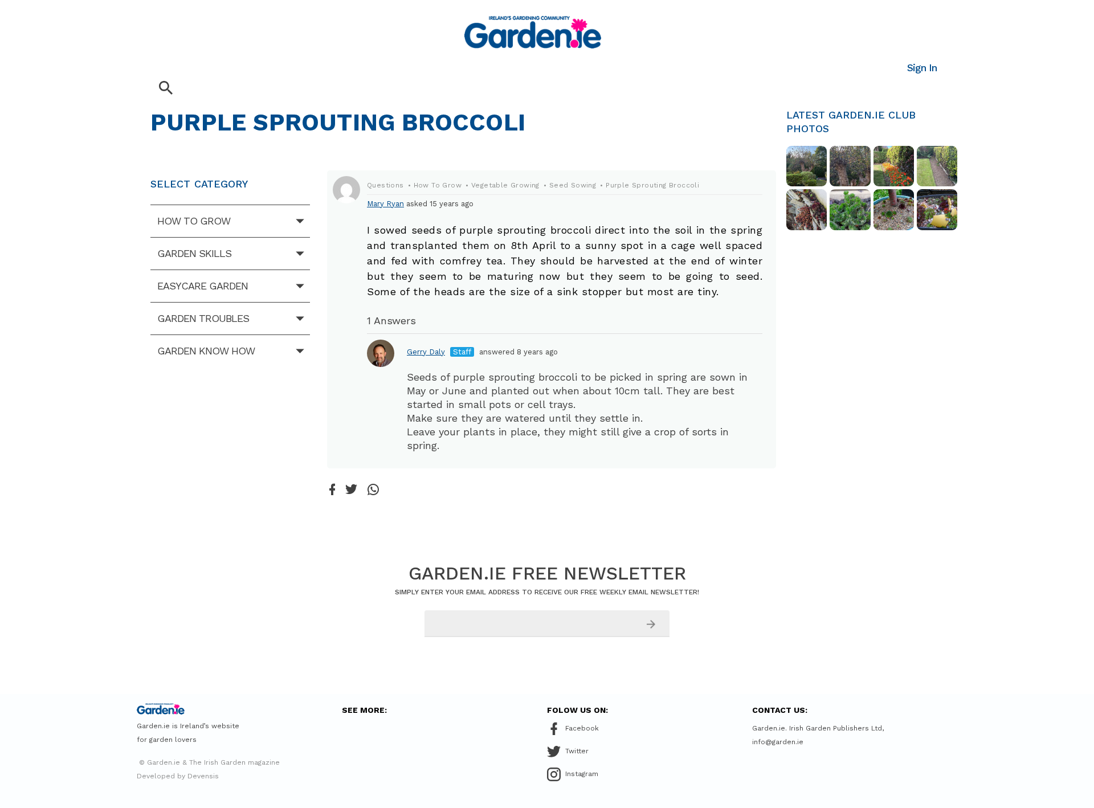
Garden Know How (206, 351)
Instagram (581, 774)
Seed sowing (572, 185)
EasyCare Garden (202, 286)
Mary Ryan (385, 203)
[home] (532, 32)
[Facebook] (332, 490)
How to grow (193, 221)
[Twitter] (351, 490)
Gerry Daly (426, 352)
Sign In (922, 68)
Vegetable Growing (505, 185)
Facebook (582, 728)
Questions (385, 185)
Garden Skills (194, 253)
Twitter (577, 751)
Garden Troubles (203, 318)
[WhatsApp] (373, 490)
